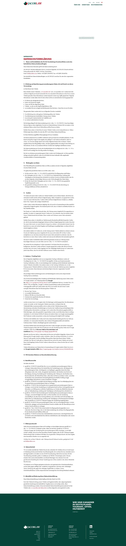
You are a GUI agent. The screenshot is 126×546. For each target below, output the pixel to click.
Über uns (77, 5)
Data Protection (93, 534)
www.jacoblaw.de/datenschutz (39, 488)
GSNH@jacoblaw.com (72, 532)
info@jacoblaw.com (32, 73)
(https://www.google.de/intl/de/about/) (37, 282)
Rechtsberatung (96, 5)
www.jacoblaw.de (45, 92)
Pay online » (92, 538)
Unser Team (86, 5)
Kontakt (98, 2)
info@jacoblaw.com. (30, 441)
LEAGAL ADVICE (37, 534)
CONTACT (38, 540)
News (90, 2)
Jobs (93, 2)
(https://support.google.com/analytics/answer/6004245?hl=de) (56, 349)
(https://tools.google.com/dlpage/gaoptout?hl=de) (44, 331)
